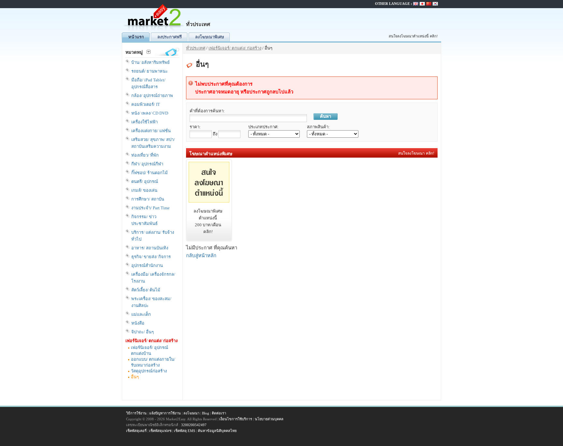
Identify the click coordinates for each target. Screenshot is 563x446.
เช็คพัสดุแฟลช (160, 431)
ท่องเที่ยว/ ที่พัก (145, 155)
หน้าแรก (136, 37)
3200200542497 (194, 425)
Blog (205, 413)
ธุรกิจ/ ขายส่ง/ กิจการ (151, 256)
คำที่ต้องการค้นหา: (207, 110)
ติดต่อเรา (219, 413)
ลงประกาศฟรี (169, 37)
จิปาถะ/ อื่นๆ (142, 331)
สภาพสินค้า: (318, 126)
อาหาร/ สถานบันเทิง (149, 247)
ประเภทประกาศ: (263, 126)
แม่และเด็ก (141, 314)
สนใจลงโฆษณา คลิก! (416, 153)
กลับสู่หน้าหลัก (201, 255)
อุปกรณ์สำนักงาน (147, 265)
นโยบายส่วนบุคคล (269, 419)
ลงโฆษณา (191, 413)
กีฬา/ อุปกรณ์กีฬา (147, 163)
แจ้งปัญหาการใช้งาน (165, 413)
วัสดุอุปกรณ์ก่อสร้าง (149, 371)
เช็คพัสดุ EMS (184, 431)
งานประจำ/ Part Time (150, 207)
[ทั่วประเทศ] (154, 31)
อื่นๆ (135, 376)
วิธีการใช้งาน (136, 413)
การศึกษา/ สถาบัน (147, 199)
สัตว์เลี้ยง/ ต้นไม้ (145, 289)
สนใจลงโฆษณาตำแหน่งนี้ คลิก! (413, 36)
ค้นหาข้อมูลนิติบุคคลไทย (217, 431)
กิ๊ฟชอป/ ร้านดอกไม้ (149, 172)
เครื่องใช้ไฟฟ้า (144, 121)
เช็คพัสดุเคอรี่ (136, 431)
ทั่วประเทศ (195, 48)
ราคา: (195, 126)
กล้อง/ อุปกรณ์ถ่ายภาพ (152, 95)
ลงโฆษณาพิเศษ (209, 37)
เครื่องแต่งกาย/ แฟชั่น (151, 130)
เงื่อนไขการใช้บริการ (235, 419)
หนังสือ (137, 323)
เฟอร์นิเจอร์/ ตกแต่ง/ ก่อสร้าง (151, 340)
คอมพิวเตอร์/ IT (145, 104)
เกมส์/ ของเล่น (144, 190)
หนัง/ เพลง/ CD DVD (149, 113)
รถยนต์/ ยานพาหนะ (149, 71)
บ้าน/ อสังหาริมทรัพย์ (150, 62)
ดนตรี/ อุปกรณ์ (144, 181)
